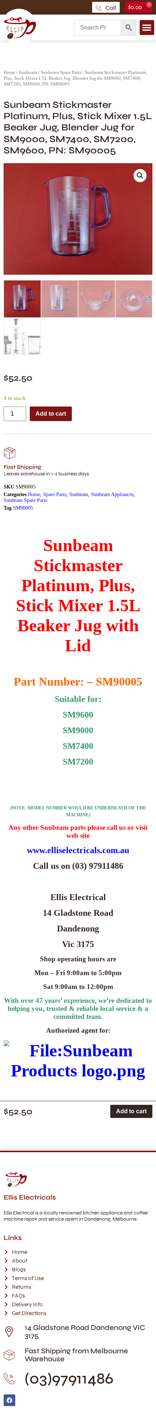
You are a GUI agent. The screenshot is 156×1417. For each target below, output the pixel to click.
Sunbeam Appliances (112, 494)
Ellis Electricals (30, 1197)
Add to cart (51, 414)
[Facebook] (9, 1400)
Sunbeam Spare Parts (61, 72)
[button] (147, 27)
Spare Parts (54, 494)
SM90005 (23, 508)
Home (9, 72)
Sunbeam (28, 72)
